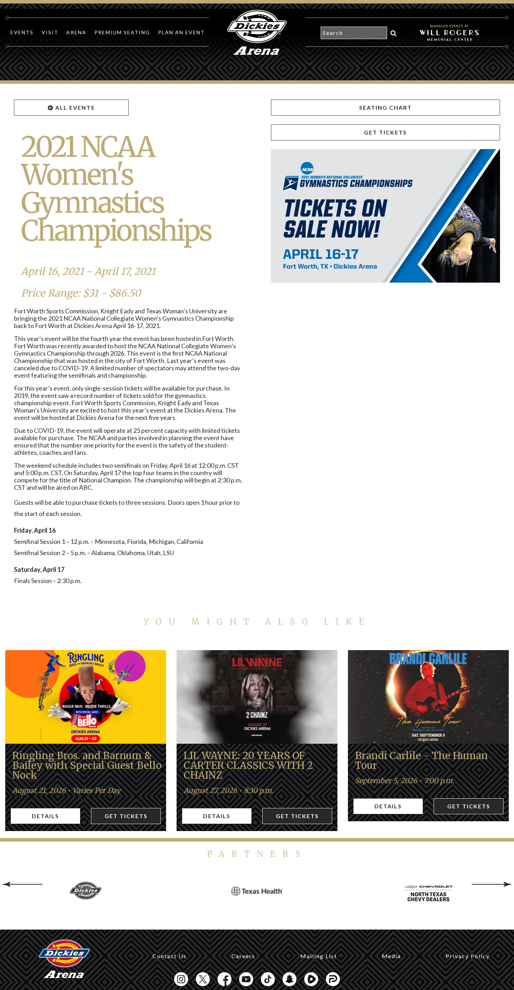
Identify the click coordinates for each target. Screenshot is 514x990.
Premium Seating (122, 32)
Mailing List (318, 956)
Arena (76, 32)
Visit (50, 32)
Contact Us (169, 956)
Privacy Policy (468, 956)
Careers (243, 956)
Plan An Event (181, 32)
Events (22, 32)
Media (391, 956)
